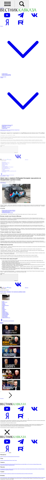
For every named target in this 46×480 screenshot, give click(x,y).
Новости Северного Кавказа (6, 74)
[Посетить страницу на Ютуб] (7, 18)
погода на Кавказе (5, 316)
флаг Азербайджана (5, 167)
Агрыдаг (3, 169)
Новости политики (5, 456)
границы (3, 310)
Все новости (8, 130)
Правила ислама (4, 128)
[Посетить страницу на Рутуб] (20, 25)
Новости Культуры (5, 164)
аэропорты (3, 311)
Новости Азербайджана (5, 162)
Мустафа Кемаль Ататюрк (6, 168)
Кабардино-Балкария (5, 305)
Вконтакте (26, 159)
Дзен (2, 159)
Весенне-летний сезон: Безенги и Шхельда (8, 210)
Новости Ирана (4, 454)
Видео (1, 322)
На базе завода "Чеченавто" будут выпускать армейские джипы (12, 291)
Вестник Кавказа (3, 130)
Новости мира (4, 455)
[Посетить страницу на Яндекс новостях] (7, 25)
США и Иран (4, 459)
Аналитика (2, 76)
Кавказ (3, 307)
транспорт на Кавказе (5, 314)
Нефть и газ (4, 126)
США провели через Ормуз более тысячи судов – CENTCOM (12, 444)
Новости (5, 159)
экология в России (5, 315)
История (3, 165)
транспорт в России (5, 312)
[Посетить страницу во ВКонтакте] (34, 18)
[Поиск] (22, 4)
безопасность (4, 309)
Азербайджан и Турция (5, 170)
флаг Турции (4, 171)
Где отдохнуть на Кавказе (6, 127)
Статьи (5, 76)
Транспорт (3, 303)
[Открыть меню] (7, 4)
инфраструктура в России (6, 317)
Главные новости (4, 73)
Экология (3, 304)
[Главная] (18, 11)
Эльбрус (3, 306)
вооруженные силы (5, 457)
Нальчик (3, 308)
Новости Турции (4, 163)
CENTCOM (14, 416)
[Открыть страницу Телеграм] (21, 18)
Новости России (4, 302)
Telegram (9, 159)
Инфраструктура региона (6, 211)
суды (3, 458)
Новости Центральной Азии (6, 75)
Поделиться (16, 152)
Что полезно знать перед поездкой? (7, 212)
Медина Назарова (3, 182)
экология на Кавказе (5, 313)
